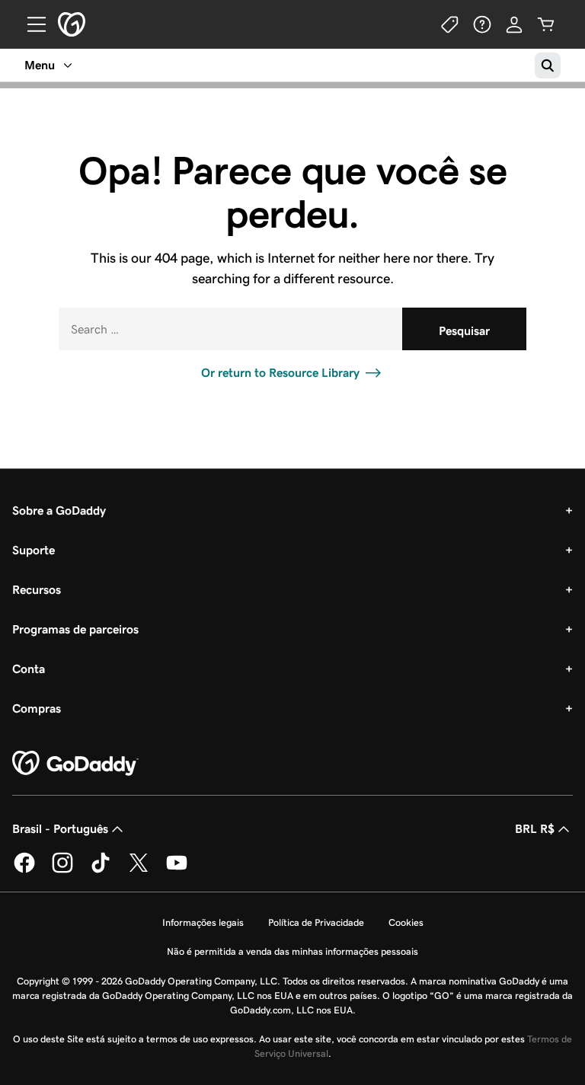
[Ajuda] (482, 24)
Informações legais (203, 922)
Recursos (36, 589)
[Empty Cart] (546, 24)
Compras (36, 708)
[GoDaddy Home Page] (75, 764)
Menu (39, 65)
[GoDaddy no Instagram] (62, 870)
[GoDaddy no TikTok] (100, 870)
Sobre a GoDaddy (59, 510)
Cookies (406, 922)
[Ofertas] (450, 24)
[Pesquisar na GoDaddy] (548, 65)
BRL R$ (535, 828)
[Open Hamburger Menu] (30, 24)
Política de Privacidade (316, 922)
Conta (28, 668)
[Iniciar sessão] (514, 24)
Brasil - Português (60, 828)
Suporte (33, 550)
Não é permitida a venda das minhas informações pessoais (292, 951)
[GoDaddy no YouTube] (177, 870)
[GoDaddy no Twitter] (138, 870)
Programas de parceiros (75, 629)
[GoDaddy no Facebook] (24, 870)
